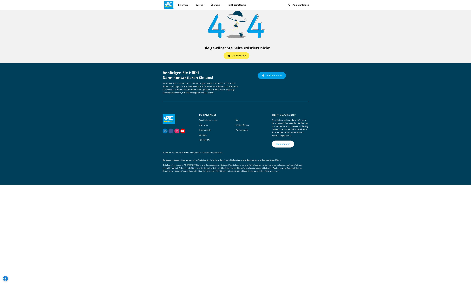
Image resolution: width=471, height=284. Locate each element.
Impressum (204, 139)
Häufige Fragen (242, 125)
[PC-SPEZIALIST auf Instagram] (176, 131)
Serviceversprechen (208, 120)
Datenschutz (205, 130)
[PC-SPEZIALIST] (168, 4)
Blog (238, 120)
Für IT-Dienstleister (237, 5)
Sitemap (203, 135)
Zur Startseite (239, 55)
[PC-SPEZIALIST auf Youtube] (182, 131)
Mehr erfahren (283, 144)
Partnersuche (242, 130)
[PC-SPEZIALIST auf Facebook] (171, 131)
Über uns (203, 125)
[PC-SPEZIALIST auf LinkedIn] (165, 131)
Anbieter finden (298, 4)
